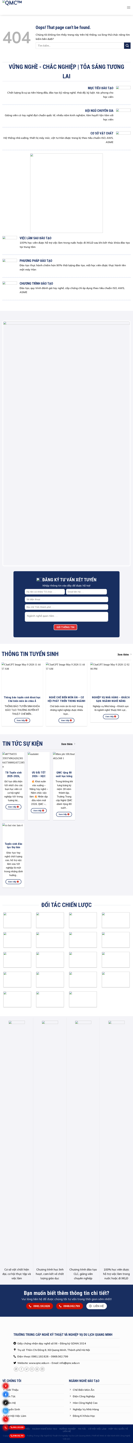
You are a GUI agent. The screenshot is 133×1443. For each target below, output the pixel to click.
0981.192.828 (18, 1427)
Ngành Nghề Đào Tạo (44, 1240)
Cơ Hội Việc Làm (97, 1240)
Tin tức (82, 1240)
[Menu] (129, 7)
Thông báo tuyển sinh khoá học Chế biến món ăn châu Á (22, 510)
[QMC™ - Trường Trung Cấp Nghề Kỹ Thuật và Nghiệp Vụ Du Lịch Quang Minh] (59, 7)
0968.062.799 (18, 1436)
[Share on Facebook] (21, 1180)
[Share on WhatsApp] (16, 1180)
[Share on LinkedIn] (42, 1180)
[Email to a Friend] (32, 1180)
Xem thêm (123, 466)
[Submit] (127, 45)
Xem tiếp (21, 532)
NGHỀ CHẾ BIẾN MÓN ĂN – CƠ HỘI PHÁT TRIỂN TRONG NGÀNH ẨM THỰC (66, 512)
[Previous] (9, 349)
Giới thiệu (24, 1240)
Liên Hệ (67, 1243)
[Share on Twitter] (26, 1180)
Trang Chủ (10, 1240)
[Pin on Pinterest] (37, 1180)
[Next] (124, 349)
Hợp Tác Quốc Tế (118, 1240)
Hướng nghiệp (67, 1240)
